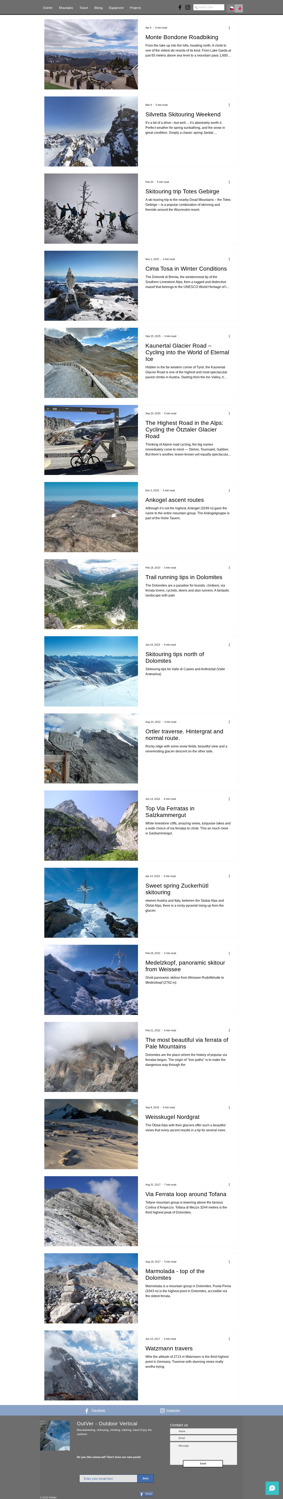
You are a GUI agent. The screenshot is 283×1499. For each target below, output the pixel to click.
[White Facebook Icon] (86, 1411)
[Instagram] (188, 7)
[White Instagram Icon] (162, 1410)
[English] (239, 8)
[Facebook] (180, 7)
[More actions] (230, 27)
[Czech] (231, 8)
